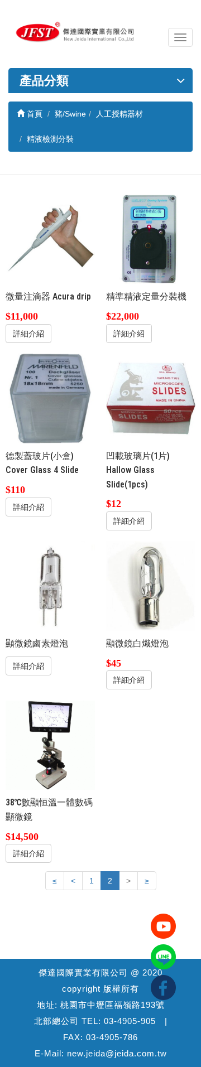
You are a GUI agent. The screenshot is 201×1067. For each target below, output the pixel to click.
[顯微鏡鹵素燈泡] (50, 586)
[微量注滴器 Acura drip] (50, 239)
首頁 (33, 113)
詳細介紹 (28, 333)
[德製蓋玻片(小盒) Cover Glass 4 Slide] (50, 398)
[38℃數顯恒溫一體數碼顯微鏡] (50, 745)
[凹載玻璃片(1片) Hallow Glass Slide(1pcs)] (151, 398)
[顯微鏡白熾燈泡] (151, 586)
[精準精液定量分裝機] (151, 239)
